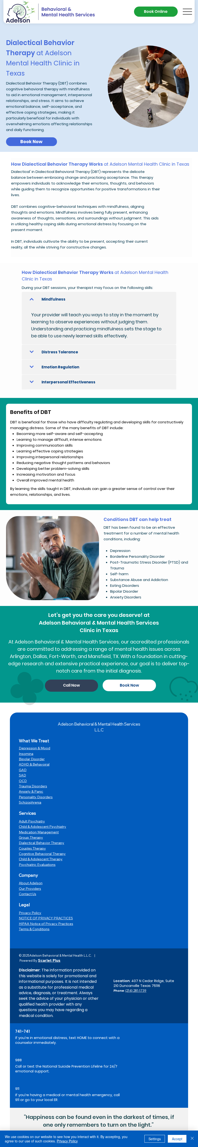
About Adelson (30, 883)
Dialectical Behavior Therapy (41, 843)
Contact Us (27, 894)
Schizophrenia (30, 802)
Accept (177, 1138)
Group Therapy (31, 837)
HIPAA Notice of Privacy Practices (46, 924)
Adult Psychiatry (32, 821)
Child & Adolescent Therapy (41, 859)
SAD (22, 775)
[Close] (192, 1138)
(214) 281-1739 (135, 990)
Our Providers (30, 888)
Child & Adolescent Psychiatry (42, 826)
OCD (23, 781)
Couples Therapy (32, 848)
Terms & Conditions (34, 929)
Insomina (26, 754)
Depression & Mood (34, 748)
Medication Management (39, 832)
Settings (154, 1138)
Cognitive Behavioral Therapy (42, 854)
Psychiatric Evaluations (37, 864)
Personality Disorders (36, 797)
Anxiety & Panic (31, 791)
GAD (23, 770)
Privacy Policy (30, 913)
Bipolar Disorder (32, 759)
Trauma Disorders (33, 786)
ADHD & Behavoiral (34, 764)
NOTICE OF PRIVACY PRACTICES (46, 918)
